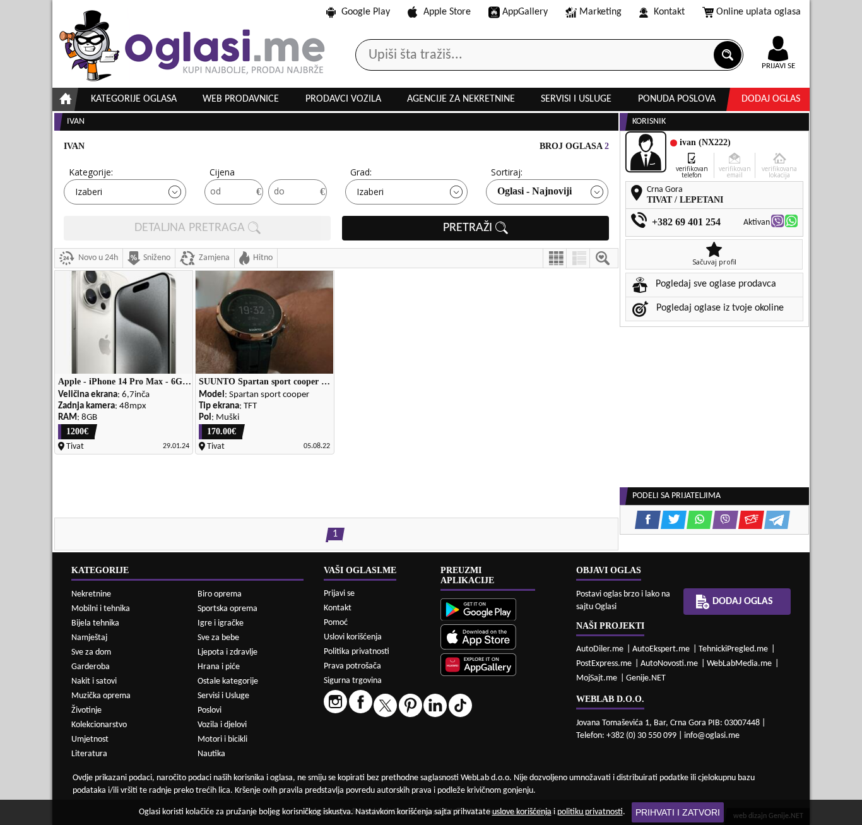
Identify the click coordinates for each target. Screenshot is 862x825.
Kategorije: (91, 172)
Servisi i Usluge (223, 696)
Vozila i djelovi (222, 725)
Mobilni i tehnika (100, 609)
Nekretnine (91, 594)
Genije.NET (646, 678)
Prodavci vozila (343, 99)
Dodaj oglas (770, 99)
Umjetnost (90, 739)
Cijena (222, 172)
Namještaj (89, 638)
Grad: (361, 172)
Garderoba (90, 667)
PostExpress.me (604, 663)
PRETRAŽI (469, 228)
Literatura (89, 754)
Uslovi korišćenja (353, 637)
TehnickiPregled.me (733, 649)
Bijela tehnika (95, 623)
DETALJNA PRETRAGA (191, 228)
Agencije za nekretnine (461, 99)
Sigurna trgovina (353, 681)
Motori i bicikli (222, 739)
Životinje (86, 710)
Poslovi (209, 710)
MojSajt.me (596, 678)
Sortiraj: (507, 172)
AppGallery (525, 12)
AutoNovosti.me (669, 663)
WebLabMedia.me (739, 663)
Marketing (600, 12)
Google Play (365, 12)
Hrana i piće (219, 667)
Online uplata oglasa (758, 12)
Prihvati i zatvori (677, 812)
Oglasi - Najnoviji (534, 191)
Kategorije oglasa (134, 99)
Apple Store (447, 12)
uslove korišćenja (522, 812)
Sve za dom (91, 652)
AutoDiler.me (599, 649)
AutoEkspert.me (661, 649)
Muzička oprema (101, 696)
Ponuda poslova (677, 99)
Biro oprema (220, 594)
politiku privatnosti (590, 812)
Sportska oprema (227, 609)
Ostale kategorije (228, 681)
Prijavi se (339, 593)
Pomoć (336, 622)
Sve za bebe (218, 638)
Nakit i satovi (94, 681)
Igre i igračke (221, 623)
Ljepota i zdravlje (227, 652)
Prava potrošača (352, 666)
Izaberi (88, 192)
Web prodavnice (241, 99)
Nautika (211, 754)
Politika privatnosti (356, 651)
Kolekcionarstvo (99, 725)
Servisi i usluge (576, 99)
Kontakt (669, 12)
